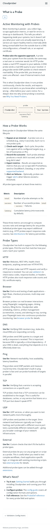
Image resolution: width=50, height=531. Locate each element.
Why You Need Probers (16, 96)
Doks (26, 528)
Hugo (19, 528)
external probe (12, 463)
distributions (19, 234)
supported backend (15, 171)
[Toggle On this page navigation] (5, 17)
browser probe (23, 318)
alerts (15, 177)
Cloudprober (9, 3)
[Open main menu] (46, 3)
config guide (32, 490)
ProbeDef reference (36, 495)
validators (37, 272)
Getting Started (23, 481)
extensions (7, 470)
